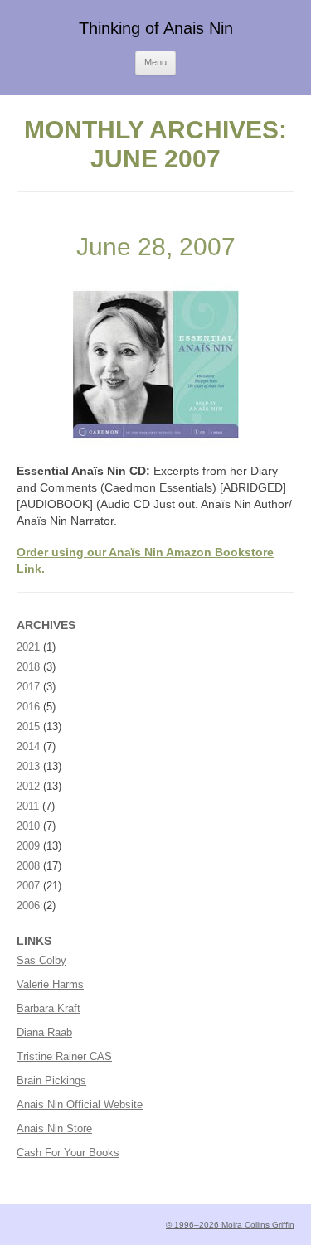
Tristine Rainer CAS (64, 1056)
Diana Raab (44, 1032)
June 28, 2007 (156, 246)
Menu (155, 62)
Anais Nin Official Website (80, 1104)
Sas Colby (41, 960)
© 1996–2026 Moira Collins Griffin (230, 1224)
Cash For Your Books (68, 1152)
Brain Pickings (51, 1080)
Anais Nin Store (54, 1128)
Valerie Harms (50, 984)
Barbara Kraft (48, 1008)
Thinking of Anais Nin (156, 28)
